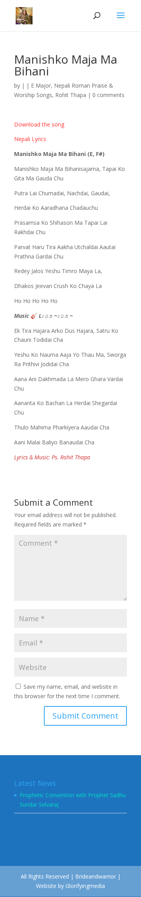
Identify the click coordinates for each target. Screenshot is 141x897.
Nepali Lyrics (30, 139)
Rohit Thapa (70, 95)
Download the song (39, 124)
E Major (41, 85)
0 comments (108, 95)
